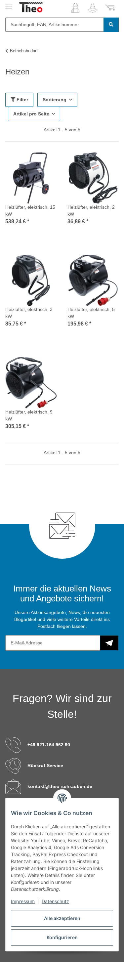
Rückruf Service (45, 765)
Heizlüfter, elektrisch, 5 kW (91, 313)
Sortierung (54, 99)
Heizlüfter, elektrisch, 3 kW (29, 313)
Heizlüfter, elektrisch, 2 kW (91, 210)
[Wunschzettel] (92, 7)
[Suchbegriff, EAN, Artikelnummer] (111, 25)
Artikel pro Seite (31, 113)
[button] (75, 7)
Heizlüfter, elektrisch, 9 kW (29, 415)
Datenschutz (55, 901)
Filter (21, 99)
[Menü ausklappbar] (8, 4)
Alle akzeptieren (62, 918)
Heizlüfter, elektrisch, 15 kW (30, 210)
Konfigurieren (62, 937)
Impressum (23, 901)
